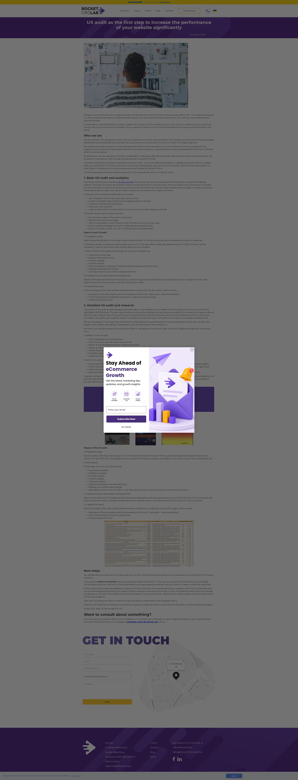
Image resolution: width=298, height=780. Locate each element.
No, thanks (126, 427)
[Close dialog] (192, 349)
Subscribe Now (126, 419)
